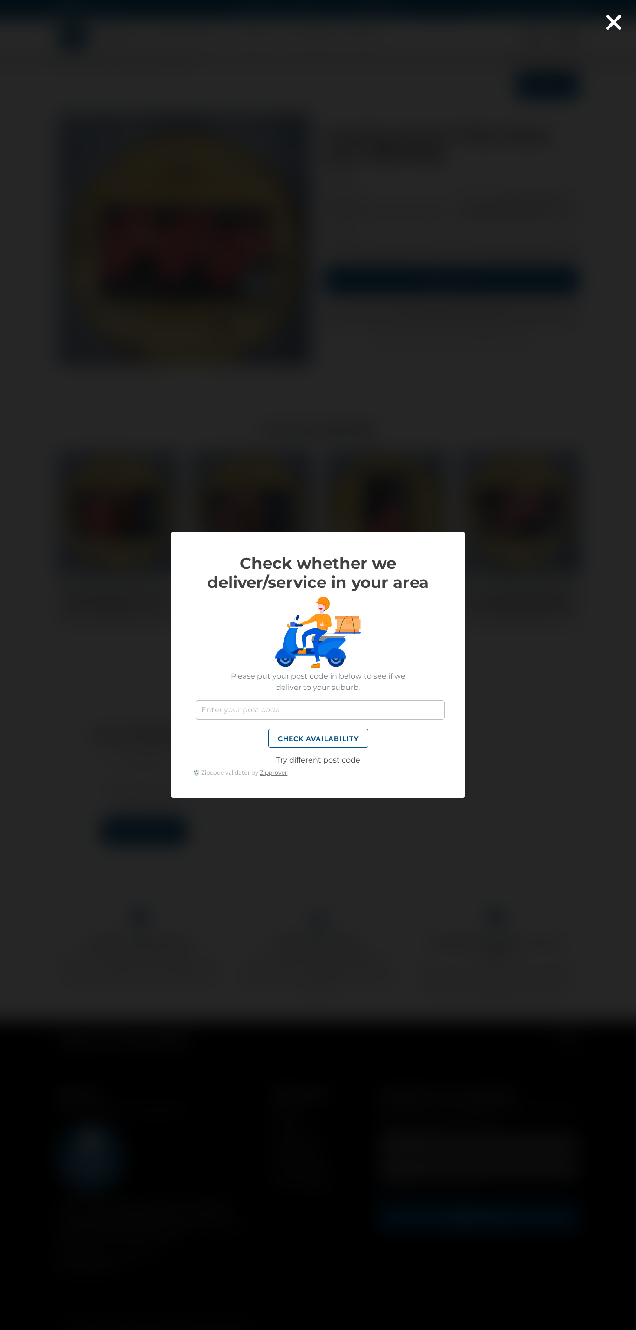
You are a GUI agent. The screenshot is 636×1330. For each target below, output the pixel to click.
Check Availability (318, 739)
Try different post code (318, 760)
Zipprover (273, 772)
